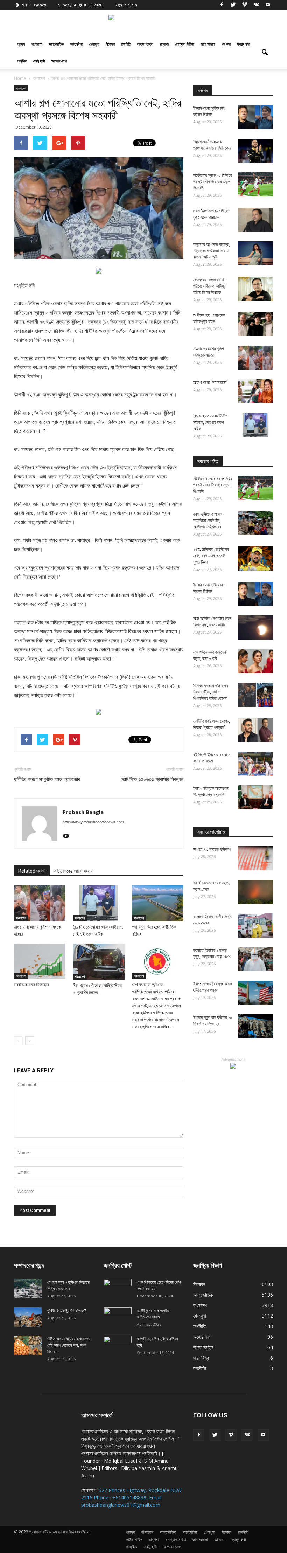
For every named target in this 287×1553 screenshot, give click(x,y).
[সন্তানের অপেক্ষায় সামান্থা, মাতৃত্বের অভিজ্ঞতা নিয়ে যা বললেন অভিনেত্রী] (255, 253)
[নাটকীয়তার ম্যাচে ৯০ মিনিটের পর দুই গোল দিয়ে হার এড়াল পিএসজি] (255, 184)
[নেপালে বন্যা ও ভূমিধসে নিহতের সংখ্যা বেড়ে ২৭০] (28, 1288)
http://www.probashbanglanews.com (93, 822)
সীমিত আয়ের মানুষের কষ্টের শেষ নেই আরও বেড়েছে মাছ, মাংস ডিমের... (68, 1345)
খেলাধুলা (94, 44)
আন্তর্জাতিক (56, 44)
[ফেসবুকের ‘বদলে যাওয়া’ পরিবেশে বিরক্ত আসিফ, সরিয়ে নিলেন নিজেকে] (255, 289)
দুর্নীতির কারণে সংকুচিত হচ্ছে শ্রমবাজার (47, 779)
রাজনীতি (126, 44)
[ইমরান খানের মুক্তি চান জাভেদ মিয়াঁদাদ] (255, 117)
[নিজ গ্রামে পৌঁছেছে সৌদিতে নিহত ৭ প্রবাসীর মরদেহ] (98, 962)
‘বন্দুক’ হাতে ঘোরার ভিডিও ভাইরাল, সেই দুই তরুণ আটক (210, 422)
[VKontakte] (256, 5)
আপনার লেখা (59, 60)
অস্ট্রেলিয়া (76, 44)
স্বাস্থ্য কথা (243, 44)
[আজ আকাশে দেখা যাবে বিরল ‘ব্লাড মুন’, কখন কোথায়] (255, 627)
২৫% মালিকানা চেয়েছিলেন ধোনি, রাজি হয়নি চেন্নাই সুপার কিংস (211, 556)
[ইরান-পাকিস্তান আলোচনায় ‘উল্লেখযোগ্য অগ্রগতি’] (255, 797)
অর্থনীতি (199, 1326)
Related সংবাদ (32, 871)
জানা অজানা (208, 44)
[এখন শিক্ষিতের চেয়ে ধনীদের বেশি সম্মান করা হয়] (118, 1289)
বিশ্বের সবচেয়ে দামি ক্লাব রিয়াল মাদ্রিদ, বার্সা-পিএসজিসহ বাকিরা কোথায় (210, 692)
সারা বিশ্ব (201, 1357)
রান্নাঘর (164, 44)
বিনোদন (110, 44)
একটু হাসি (39, 60)
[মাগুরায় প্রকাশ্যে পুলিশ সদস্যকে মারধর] (39, 903)
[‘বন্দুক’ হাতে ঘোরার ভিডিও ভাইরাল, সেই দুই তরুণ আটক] (98, 903)
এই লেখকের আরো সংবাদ (73, 871)
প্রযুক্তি (22, 60)
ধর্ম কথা (226, 44)
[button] (264, 52)
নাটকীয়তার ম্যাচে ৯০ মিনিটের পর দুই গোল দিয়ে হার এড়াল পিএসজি (212, 182)
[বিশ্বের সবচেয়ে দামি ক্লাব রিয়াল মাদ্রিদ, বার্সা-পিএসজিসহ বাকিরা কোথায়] (255, 695)
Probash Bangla (83, 811)
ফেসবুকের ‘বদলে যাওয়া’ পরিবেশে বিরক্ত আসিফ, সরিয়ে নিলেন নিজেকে (209, 286)
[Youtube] (267, 5)
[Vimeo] (244, 5)
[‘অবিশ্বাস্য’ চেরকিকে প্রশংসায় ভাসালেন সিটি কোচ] (255, 151)
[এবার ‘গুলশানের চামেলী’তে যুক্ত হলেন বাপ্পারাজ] (255, 220)
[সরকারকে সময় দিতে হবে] (39, 961)
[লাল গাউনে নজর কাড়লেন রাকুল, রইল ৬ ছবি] (255, 661)
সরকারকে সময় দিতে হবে (31, 984)
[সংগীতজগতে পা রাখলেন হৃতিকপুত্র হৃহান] (255, 324)
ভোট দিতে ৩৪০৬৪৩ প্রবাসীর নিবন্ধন (152, 779)
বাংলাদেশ (36, 44)
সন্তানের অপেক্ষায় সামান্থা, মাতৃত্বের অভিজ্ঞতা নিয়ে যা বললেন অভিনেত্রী (211, 251)
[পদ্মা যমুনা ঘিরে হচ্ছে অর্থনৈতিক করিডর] (157, 903)
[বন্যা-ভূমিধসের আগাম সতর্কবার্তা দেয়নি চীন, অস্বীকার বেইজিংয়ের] (255, 523)
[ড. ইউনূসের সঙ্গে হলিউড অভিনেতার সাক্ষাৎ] (118, 1317)
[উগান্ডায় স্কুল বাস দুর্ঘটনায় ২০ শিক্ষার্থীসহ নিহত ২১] (255, 1026)
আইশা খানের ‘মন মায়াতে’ (210, 382)
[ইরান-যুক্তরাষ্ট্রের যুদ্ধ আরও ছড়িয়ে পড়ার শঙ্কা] (255, 993)
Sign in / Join (125, 4)
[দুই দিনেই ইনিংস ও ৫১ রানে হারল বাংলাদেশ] (255, 764)
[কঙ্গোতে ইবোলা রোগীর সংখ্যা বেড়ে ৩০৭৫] (255, 925)
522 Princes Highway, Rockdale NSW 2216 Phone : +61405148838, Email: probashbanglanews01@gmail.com (131, 1497)
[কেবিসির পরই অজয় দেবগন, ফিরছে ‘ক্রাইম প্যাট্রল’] (255, 730)
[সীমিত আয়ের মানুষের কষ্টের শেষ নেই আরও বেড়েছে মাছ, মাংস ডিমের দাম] (28, 1345)
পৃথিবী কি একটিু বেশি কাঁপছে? (66, 1310)
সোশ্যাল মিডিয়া (184, 44)
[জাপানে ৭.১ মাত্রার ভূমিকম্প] (255, 858)
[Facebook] (221, 5)
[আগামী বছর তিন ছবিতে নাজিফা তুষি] (118, 1345)
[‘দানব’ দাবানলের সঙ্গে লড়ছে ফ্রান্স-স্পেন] (255, 892)
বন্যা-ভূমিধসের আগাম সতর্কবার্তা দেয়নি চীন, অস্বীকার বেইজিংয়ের (208, 520)
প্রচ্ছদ (21, 44)
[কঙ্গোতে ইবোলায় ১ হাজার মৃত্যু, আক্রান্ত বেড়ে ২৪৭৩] (255, 959)
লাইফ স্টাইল (145, 44)
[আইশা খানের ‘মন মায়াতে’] (255, 391)
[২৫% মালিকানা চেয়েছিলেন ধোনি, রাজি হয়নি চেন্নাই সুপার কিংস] (255, 558)
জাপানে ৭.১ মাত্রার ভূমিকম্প (212, 849)
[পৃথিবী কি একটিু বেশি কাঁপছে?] (28, 1317)
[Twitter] (233, 5)
